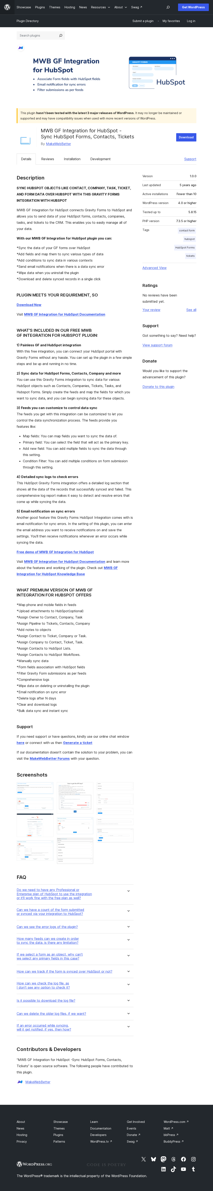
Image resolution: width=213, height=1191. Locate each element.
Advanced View (154, 268)
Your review (151, 310)
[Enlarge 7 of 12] (88, 843)
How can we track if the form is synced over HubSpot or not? (64, 971)
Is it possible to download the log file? (46, 1001)
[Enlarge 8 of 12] (128, 788)
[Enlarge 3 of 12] (48, 819)
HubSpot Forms (185, 247)
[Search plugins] (61, 35)
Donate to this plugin (158, 387)
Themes (59, 1128)
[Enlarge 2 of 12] (48, 803)
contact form (187, 230)
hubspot (190, 239)
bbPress (171, 1135)
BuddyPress (174, 1141)
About (21, 1121)
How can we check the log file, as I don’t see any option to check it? (43, 985)
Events (131, 1128)
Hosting (22, 1135)
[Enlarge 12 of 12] (128, 834)
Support (190, 159)
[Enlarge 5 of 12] (88, 788)
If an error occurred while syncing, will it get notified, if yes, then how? (44, 1027)
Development (100, 159)
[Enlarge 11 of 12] (128, 824)
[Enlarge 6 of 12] (88, 823)
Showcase (60, 1121)
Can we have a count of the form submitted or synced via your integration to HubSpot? (50, 912)
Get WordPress (193, 7)
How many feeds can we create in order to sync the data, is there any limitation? (48, 941)
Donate (134, 1135)
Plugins (58, 1135)
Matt (168, 1128)
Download (186, 137)
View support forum (157, 345)
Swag (132, 1141)
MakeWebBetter (58, 144)
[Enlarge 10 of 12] (128, 813)
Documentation (100, 1128)
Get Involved (136, 1121)
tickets (190, 255)
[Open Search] (168, 7)
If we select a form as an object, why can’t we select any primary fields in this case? (50, 956)
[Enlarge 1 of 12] (48, 788)
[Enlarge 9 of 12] (128, 799)
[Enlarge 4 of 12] (48, 846)
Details (26, 159)
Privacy (22, 1141)
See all (191, 310)
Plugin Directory (28, 21)
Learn (94, 1121)
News (20, 1128)
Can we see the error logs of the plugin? (47, 927)
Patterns (59, 1141)
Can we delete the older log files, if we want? (51, 1014)
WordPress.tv (101, 1141)
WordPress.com (176, 1121)
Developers (98, 1135)
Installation (72, 159)
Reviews (47, 159)
